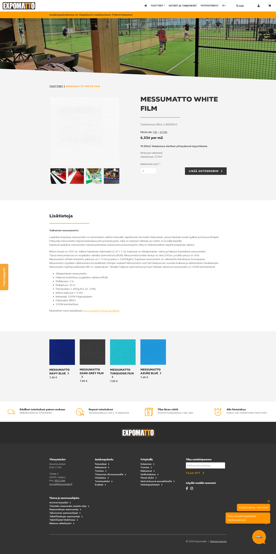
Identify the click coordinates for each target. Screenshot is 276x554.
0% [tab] (155, 132)
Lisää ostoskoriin (203, 171)
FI (223, 5)
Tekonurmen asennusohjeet (63, 513)
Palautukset (101, 464)
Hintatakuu (100, 477)
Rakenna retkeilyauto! (60, 523)
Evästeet (99, 484)
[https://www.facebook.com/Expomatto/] (187, 488)
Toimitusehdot (102, 481)
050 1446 (59, 480)
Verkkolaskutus (148, 474)
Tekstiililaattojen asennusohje (64, 516)
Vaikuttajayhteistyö (150, 484)
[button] (4, 277)
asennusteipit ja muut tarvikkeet (101, 310)
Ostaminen (146, 464)
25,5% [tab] (163, 132)
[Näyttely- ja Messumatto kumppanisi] (19, 6)
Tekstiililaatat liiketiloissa (62, 519)
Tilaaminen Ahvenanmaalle (109, 474)
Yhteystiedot (209, 5)
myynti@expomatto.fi (60, 484)
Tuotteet (157, 5)
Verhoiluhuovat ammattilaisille (156, 481)
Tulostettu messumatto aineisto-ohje (67, 506)
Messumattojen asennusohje (63, 509)
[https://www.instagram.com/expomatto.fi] (191, 488)
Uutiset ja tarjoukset (183, 5)
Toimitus (99, 470)
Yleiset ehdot (147, 477)
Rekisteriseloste (218, 541)
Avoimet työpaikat (58, 502)
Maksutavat (100, 467)
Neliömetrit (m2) (150, 164)
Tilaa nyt (193, 473)
